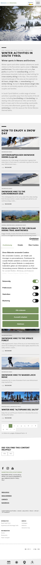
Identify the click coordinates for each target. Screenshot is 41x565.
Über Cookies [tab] (33, 245)
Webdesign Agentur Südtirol (4, 549)
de (25, 549)
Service (24, 521)
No (11, 454)
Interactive (5, 521)
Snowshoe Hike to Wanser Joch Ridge (19, 376)
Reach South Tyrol (5, 523)
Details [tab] (20, 245)
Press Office (5, 492)
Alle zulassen (20, 310)
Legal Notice (25, 510)
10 (7, 429)
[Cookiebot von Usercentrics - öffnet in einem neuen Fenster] (29, 239)
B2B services (5, 503)
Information (5, 530)
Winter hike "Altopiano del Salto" (20, 410)
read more (8, 167)
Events (3, 533)
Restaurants (4, 535)
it (28, 549)
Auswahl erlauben (20, 317)
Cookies (19, 510)
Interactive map (26, 528)
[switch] (36, 287)
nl (35, 549)
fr (38, 549)
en (32, 549)
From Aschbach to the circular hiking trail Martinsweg (19, 229)
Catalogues (24, 523)
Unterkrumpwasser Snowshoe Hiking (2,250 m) (18, 156)
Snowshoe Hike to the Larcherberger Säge (13, 193)
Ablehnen (20, 324)
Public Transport (5, 537)
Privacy (31, 510)
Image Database (7, 496)
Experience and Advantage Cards (9, 525)
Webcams (24, 525)
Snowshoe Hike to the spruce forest (17, 339)
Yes (4, 454)
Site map (36, 510)
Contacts (5, 499)
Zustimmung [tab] (7, 245)
